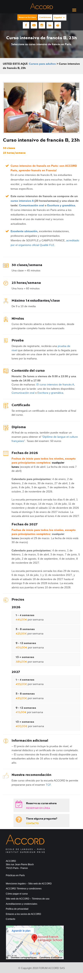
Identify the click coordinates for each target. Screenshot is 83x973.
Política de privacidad (17, 909)
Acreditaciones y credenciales (21, 904)
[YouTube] (34, 25)
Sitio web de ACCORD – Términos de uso (27, 898)
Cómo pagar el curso (17, 893)
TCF (48, 784)
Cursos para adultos (42, 63)
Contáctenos (45, 17)
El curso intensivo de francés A (55, 384)
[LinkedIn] (50, 25)
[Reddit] (57, 25)
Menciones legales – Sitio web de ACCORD (29, 883)
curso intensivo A (22, 200)
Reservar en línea (27, 17)
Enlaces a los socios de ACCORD (23, 914)
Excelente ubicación (24, 231)
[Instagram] (42, 25)
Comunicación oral (31, 205)
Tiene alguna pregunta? (41, 818)
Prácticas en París (15, 875)
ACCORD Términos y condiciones (24, 888)
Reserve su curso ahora (41, 803)
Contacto (32, 823)
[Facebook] (26, 25)
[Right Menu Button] (74, 10)
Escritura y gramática (61, 205)
